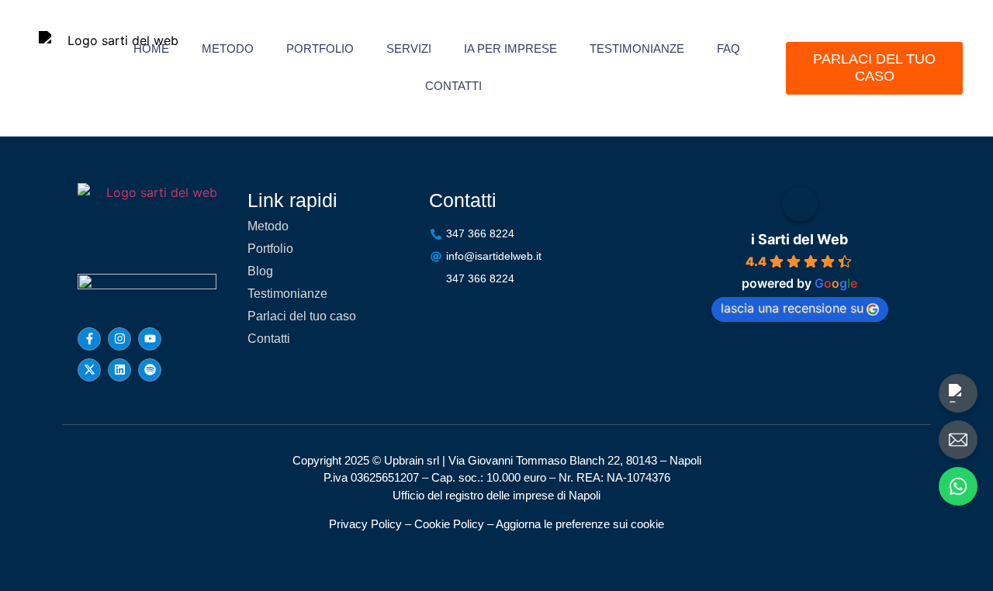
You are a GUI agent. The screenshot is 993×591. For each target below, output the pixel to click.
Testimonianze (637, 48)
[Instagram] (119, 339)
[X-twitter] (89, 370)
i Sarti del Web (799, 239)
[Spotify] (149, 370)
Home (151, 48)
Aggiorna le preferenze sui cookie (580, 524)
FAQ (728, 48)
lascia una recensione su (792, 308)
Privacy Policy (365, 524)
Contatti (453, 85)
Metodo (228, 48)
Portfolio (320, 48)
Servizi (408, 48)
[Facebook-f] (89, 339)
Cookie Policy (449, 524)
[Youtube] (149, 339)
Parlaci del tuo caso (301, 316)
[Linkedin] (119, 370)
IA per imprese (510, 48)
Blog (260, 271)
